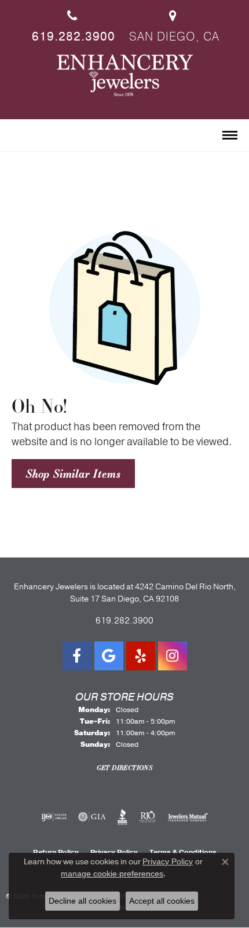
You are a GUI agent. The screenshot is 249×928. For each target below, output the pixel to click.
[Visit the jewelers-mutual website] (188, 817)
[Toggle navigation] (230, 135)
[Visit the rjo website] (147, 817)
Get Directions (125, 767)
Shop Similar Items (73, 473)
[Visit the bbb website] (122, 817)
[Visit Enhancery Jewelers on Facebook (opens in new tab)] (77, 655)
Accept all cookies (162, 900)
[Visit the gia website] (92, 817)
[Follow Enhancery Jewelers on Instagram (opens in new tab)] (172, 655)
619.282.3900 (124, 620)
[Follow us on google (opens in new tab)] (108, 655)
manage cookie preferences (112, 873)
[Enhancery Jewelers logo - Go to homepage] (125, 75)
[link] (72, 22)
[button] (16, 136)
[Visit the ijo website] (54, 817)
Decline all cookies (82, 900)
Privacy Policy (167, 861)
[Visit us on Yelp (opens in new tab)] (140, 655)
